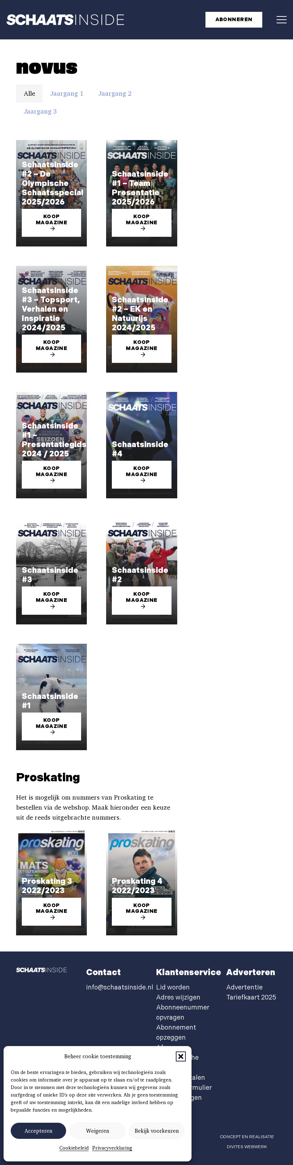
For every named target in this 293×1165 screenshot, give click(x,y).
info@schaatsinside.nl (119, 987)
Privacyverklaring (112, 1148)
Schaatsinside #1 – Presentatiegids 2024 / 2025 (54, 440)
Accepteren (38, 1131)
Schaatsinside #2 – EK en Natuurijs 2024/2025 (140, 314)
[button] (180, 1056)
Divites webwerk (247, 1147)
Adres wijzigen (178, 997)
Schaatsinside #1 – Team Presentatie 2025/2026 (140, 188)
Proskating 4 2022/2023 (137, 886)
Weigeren (97, 1131)
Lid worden (173, 987)
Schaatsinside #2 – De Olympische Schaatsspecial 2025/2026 (52, 183)
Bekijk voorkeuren (157, 1131)
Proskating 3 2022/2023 (47, 886)
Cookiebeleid (74, 1148)
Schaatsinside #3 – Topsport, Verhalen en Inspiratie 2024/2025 (51, 309)
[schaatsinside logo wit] (65, 19)
